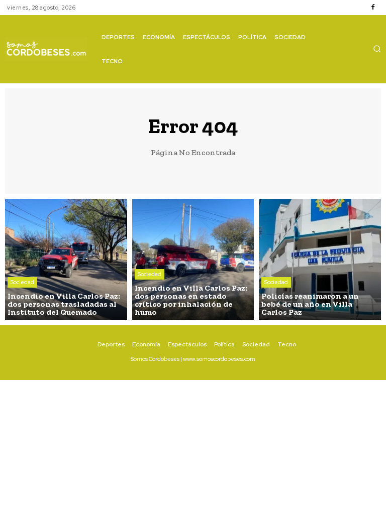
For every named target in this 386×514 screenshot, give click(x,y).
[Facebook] (373, 8)
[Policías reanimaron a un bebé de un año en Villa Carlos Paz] (320, 260)
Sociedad (22, 282)
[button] (377, 49)
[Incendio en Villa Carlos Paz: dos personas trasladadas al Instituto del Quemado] (66, 260)
